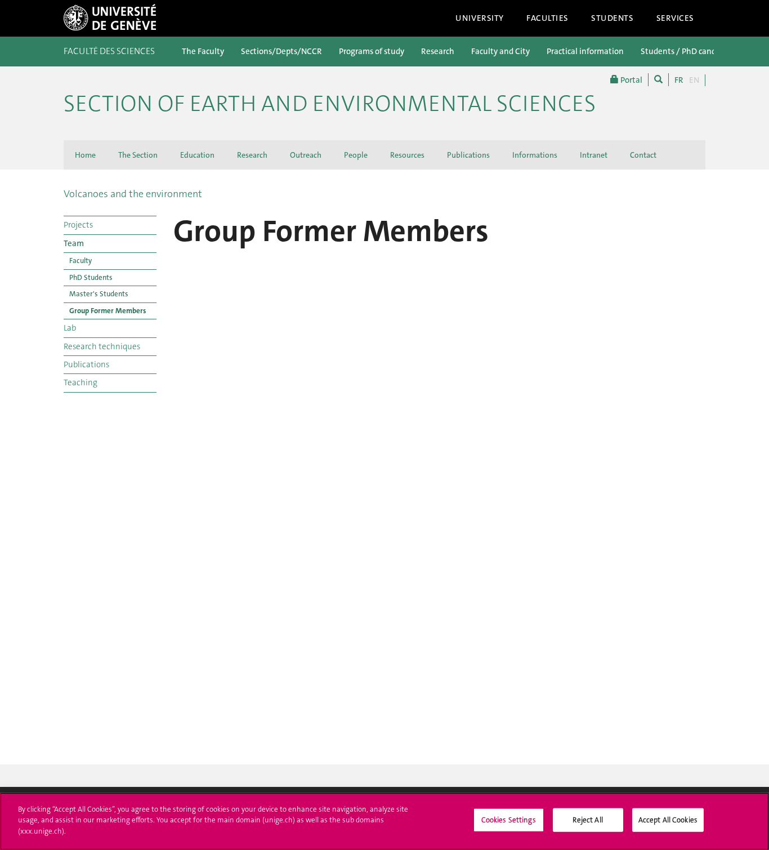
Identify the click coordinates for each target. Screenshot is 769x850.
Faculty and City (500, 51)
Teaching (80, 382)
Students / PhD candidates (690, 51)
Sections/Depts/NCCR (281, 51)
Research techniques (102, 346)
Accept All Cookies (668, 820)
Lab (70, 327)
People (356, 155)
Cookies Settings (508, 820)
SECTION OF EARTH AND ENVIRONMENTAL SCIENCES (330, 103)
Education (197, 155)
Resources (407, 155)
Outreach (305, 155)
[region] (384, 821)
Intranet (593, 155)
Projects (78, 224)
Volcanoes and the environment (133, 194)
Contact (643, 155)
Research (437, 51)
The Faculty (203, 51)
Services (675, 18)
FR (678, 80)
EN (694, 80)
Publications (468, 155)
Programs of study (371, 51)
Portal (630, 80)
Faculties (547, 18)
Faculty (80, 260)
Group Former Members (107, 310)
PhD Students (91, 277)
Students (612, 18)
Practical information (585, 51)
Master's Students (98, 294)
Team (74, 243)
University (479, 18)
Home (85, 155)
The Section (138, 155)
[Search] (658, 79)
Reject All (587, 820)
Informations (534, 155)
